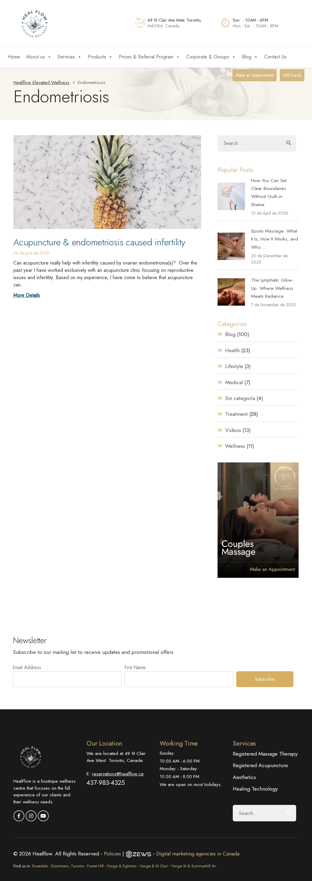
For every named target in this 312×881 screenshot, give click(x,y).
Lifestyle (234, 366)
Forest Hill (95, 866)
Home (14, 56)
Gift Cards (292, 75)
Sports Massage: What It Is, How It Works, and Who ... (274, 239)
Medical (234, 382)
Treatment (236, 414)
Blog (246, 56)
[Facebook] (18, 815)
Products (97, 56)
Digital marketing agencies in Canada (197, 854)
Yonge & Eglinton (121, 866)
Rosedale (40, 866)
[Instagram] (31, 815)
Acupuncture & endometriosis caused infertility (99, 242)
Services (66, 56)
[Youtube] (43, 815)
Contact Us (275, 56)
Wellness (235, 446)
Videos (233, 430)
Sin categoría (240, 398)
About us (35, 56)
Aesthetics (244, 777)
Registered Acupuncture (260, 765)
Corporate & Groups (207, 56)
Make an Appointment (255, 75)
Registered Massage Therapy (265, 754)
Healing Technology (255, 789)
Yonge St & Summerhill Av (193, 866)
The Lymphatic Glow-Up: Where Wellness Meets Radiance (272, 288)
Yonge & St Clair (154, 866)
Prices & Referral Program (146, 56)
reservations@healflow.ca (118, 773)
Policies (113, 854)
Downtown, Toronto (67, 866)
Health (232, 350)
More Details (26, 295)
